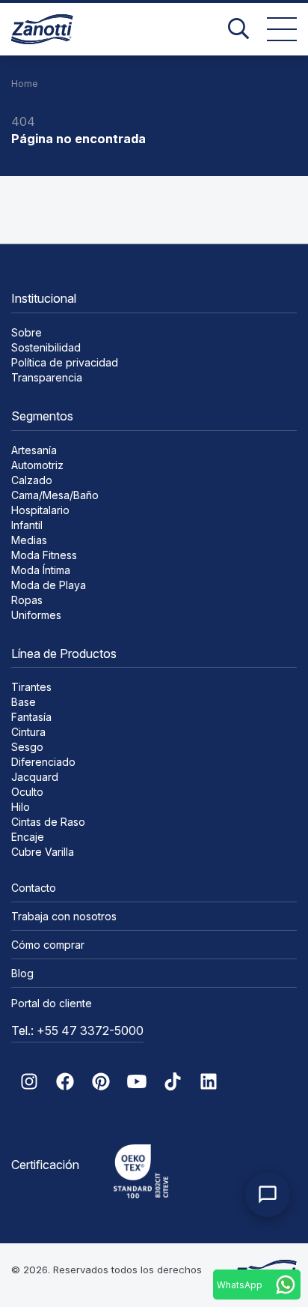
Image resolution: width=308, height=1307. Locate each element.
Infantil (27, 525)
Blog (22, 973)
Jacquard (34, 776)
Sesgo (27, 746)
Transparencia (46, 377)
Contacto (33, 887)
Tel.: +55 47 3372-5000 (77, 1030)
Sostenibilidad (46, 347)
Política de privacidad (64, 362)
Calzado (31, 480)
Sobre (26, 332)
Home (24, 83)
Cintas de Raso (48, 821)
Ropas (27, 600)
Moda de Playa (48, 585)
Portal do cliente (51, 1003)
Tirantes (31, 686)
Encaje (27, 836)
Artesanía (34, 450)
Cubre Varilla (42, 851)
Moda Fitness (44, 555)
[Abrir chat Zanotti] (267, 1194)
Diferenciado (43, 761)
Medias (29, 540)
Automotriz (37, 465)
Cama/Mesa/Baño (55, 495)
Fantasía (31, 716)
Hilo (20, 806)
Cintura (28, 731)
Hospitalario (40, 510)
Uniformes (36, 615)
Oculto (27, 791)
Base (23, 701)
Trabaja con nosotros (64, 916)
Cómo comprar (47, 944)
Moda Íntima (40, 570)
